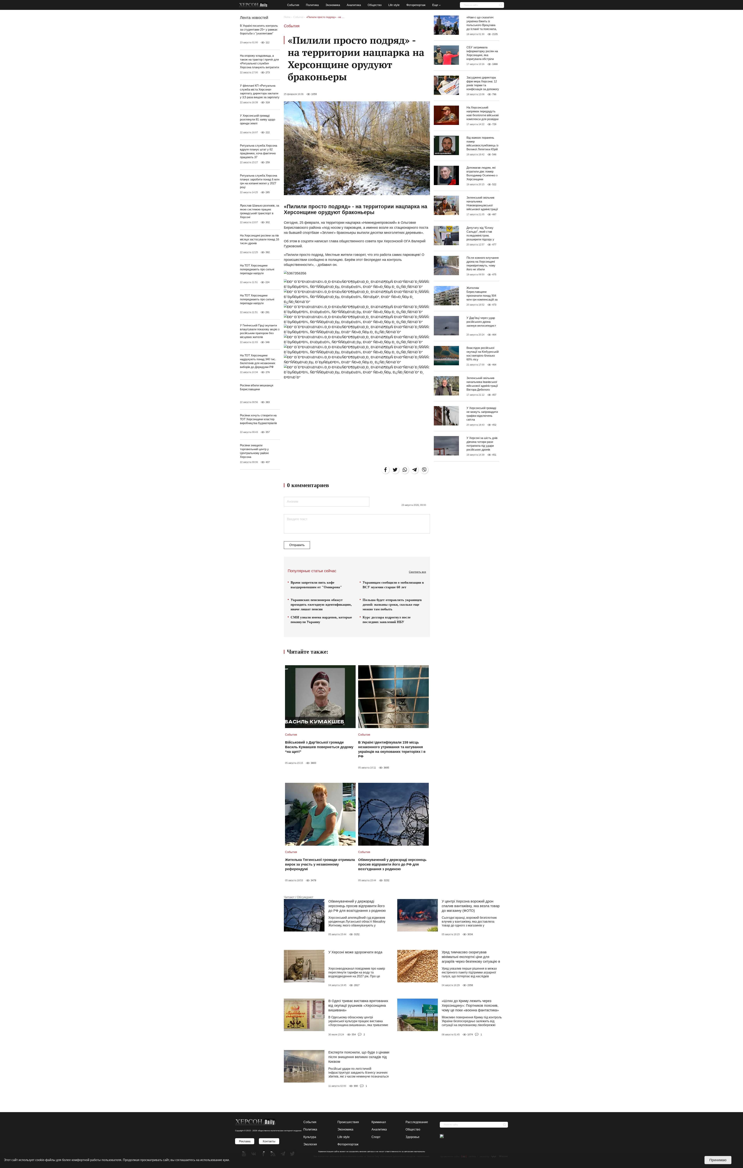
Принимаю (718, 1160)
